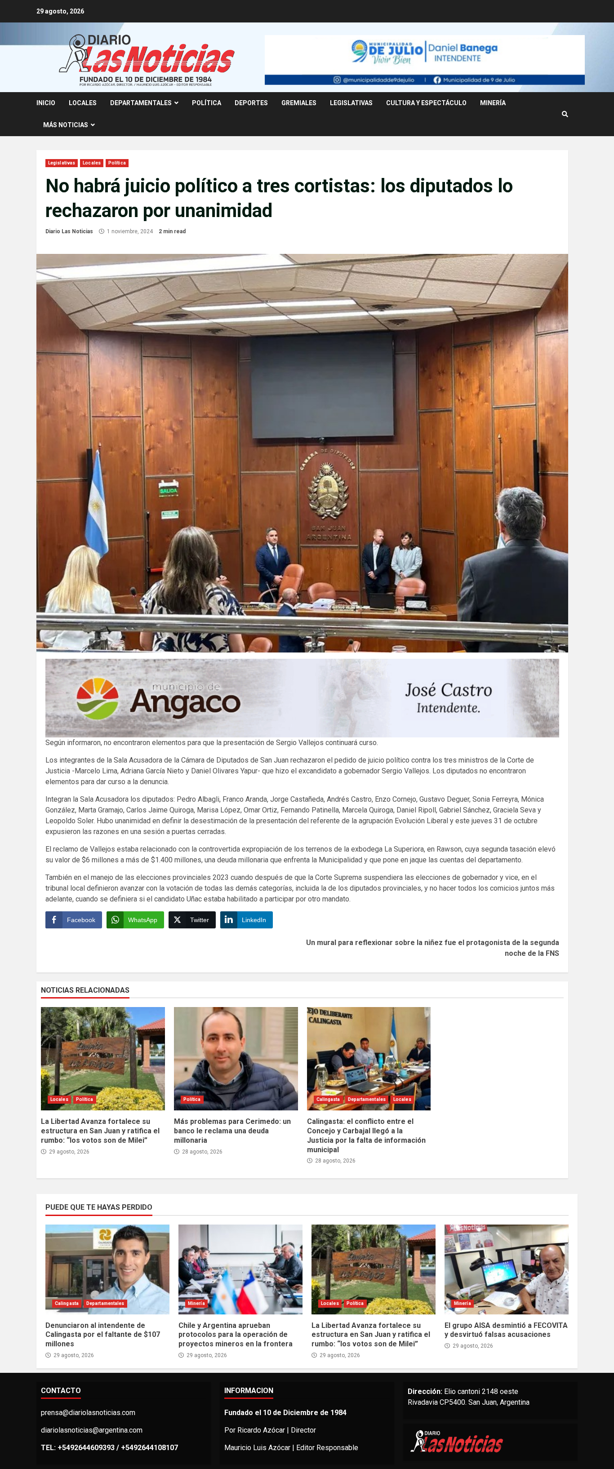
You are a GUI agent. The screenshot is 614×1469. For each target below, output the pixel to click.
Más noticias (65, 125)
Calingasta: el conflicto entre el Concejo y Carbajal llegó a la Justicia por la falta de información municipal (369, 1058)
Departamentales (141, 103)
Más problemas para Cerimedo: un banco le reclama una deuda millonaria (236, 1058)
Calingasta (328, 1099)
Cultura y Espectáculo (426, 103)
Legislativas (351, 103)
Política (206, 103)
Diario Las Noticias (69, 231)
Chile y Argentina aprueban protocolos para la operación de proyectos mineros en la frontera (240, 1269)
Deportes (251, 103)
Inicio (45, 103)
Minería (493, 103)
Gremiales (298, 103)
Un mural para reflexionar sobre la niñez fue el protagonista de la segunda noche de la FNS (432, 948)
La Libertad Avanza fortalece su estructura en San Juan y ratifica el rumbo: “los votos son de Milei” (103, 1058)
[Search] (565, 114)
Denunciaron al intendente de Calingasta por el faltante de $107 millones (107, 1269)
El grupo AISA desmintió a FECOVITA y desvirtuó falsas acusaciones (507, 1269)
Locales (83, 103)
